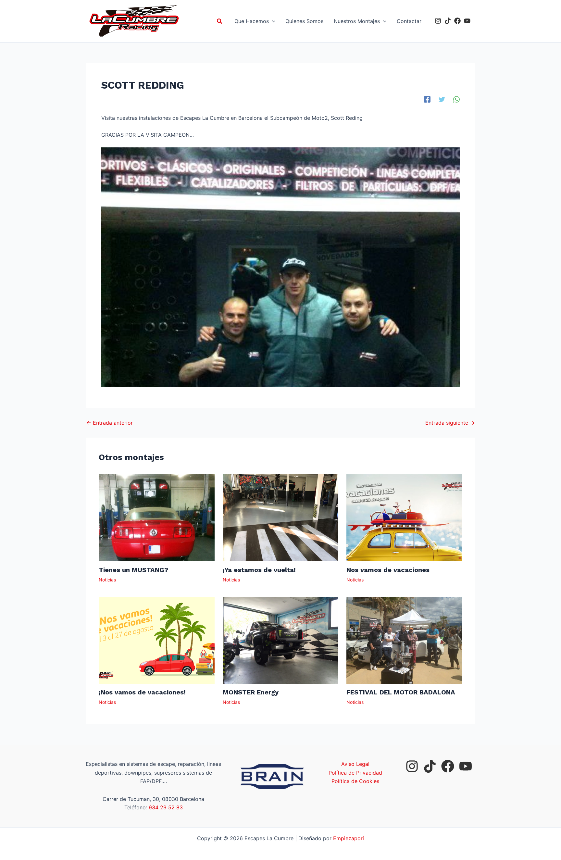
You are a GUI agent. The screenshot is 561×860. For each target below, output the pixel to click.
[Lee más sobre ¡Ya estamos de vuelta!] (281, 517)
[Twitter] (442, 99)
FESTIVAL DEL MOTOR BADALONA (400, 692)
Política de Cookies (355, 781)
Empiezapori (348, 838)
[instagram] (438, 21)
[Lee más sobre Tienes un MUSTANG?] (157, 517)
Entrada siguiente (450, 422)
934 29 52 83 (166, 807)
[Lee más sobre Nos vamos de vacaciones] (404, 517)
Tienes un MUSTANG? (133, 570)
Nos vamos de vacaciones (388, 570)
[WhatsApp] (456, 99)
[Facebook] (427, 99)
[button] (220, 21)
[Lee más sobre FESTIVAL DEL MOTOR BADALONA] (404, 640)
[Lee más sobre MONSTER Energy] (281, 640)
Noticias (107, 579)
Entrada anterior (109, 422)
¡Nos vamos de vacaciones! (142, 692)
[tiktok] (448, 21)
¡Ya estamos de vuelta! (259, 570)
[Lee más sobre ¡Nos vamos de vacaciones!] (157, 640)
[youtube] (467, 21)
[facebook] (457, 21)
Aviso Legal (355, 764)
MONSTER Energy (251, 692)
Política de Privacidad (355, 772)
